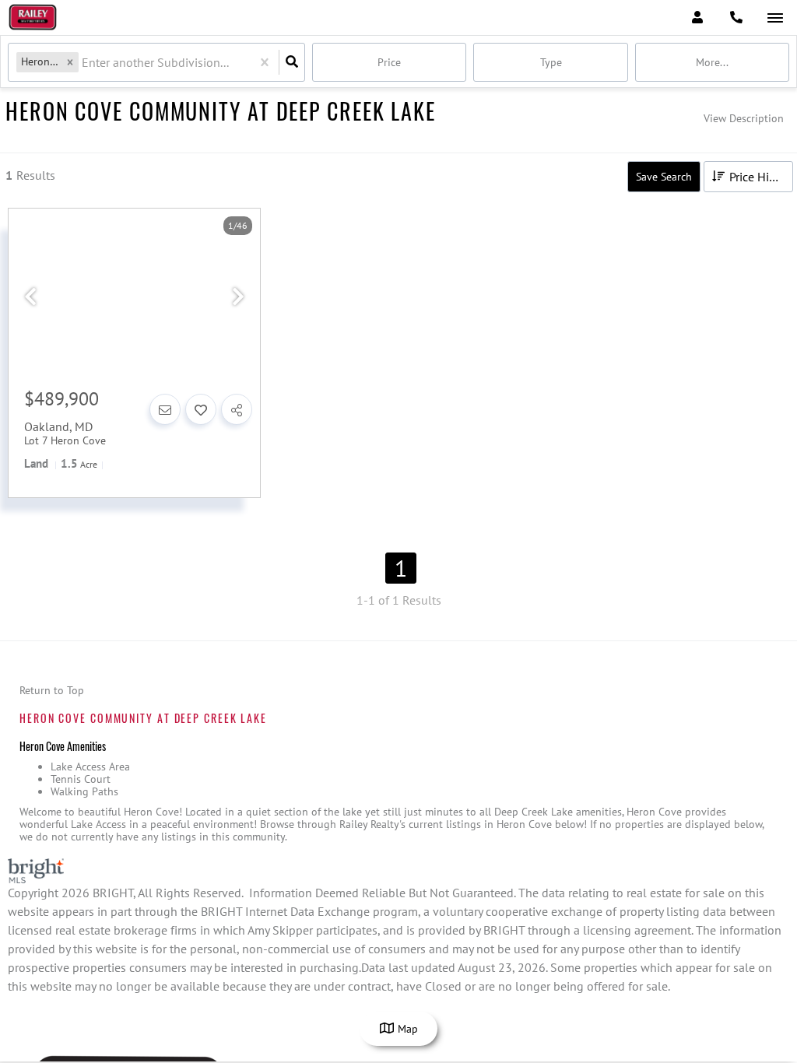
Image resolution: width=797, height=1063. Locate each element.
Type (551, 62)
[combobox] (83, 63)
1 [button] (401, 568)
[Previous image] (30, 297)
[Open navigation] (774, 18)
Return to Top (51, 690)
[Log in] (696, 17)
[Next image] (238, 297)
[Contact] (165, 409)
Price (389, 62)
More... (712, 62)
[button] (70, 62)
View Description (744, 118)
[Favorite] (200, 409)
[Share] (236, 409)
